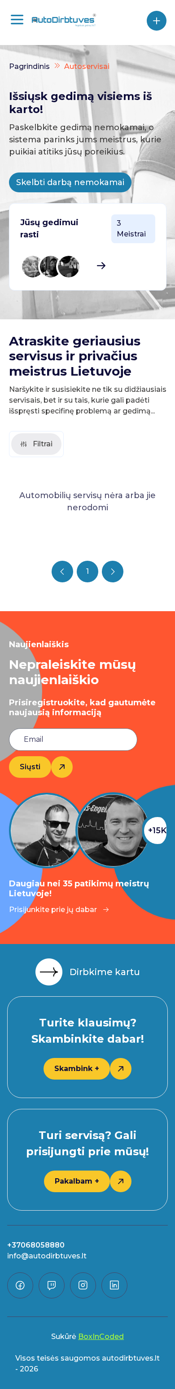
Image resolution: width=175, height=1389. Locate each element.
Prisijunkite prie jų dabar (53, 909)
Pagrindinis (29, 66)
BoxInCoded (101, 1336)
